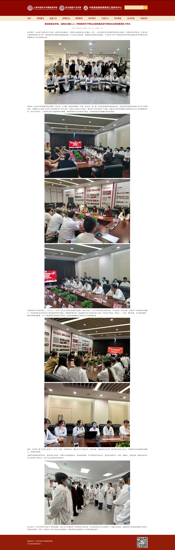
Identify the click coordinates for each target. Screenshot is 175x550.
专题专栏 (143, 18)
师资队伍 (66, 18)
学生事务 (118, 18)
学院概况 (40, 18)
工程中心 (105, 18)
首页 (29, 18)
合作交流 (131, 18)
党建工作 (53, 18)
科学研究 (92, 18)
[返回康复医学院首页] (75, 7)
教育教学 (79, 18)
